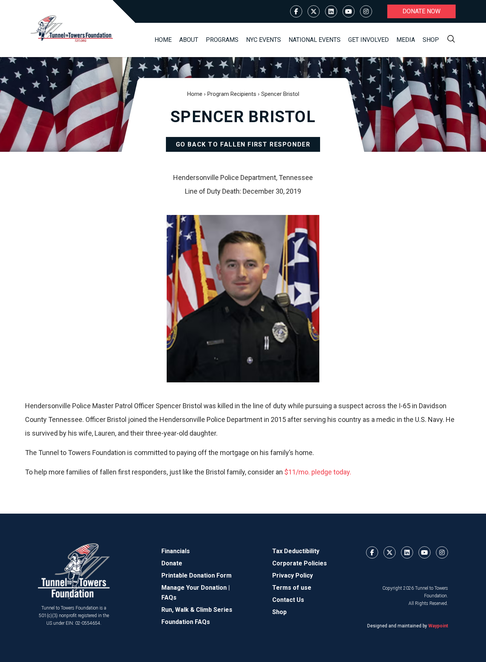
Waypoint (438, 626)
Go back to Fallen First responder (243, 144)
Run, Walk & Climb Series (196, 609)
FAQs (169, 597)
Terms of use (291, 587)
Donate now (421, 11)
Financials (175, 551)
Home (163, 39)
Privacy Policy (292, 575)
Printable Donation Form (196, 575)
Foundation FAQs (185, 621)
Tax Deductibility (295, 551)
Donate (171, 563)
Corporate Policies (299, 563)
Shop (431, 39)
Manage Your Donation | (195, 587)
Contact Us (288, 599)
